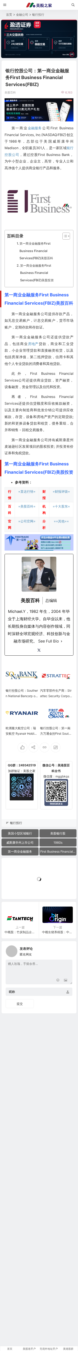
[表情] (57, 980)
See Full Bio (48, 641)
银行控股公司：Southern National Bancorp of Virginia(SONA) (22, 696)
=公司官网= (27, 521)
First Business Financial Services (58, 851)
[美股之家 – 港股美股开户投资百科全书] (39, 5)
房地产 (33, 344)
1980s (58, 842)
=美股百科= (27, 506)
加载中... (14, 888)
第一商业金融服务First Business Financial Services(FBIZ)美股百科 (36, 251)
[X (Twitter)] (39, 650)
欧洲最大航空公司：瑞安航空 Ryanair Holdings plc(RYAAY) (22, 733)
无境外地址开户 (49, 1348)
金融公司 (22, 14)
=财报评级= (61, 491)
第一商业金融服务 (20, 851)
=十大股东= (61, 506)
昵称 (12, 991)
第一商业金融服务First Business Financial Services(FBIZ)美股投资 (37, 273)
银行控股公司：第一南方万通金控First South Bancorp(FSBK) (55, 733)
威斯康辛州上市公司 (20, 842)
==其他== (61, 521)
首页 (9, 14)
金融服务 (35, 128)
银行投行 (38, 14)
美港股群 (68, 1348)
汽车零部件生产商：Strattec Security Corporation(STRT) (56, 696)
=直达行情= (27, 491)
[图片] (65, 980)
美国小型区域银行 (20, 833)
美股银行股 (57, 833)
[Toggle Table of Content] (64, 236)
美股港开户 (29, 1348)
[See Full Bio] (61, 641)
